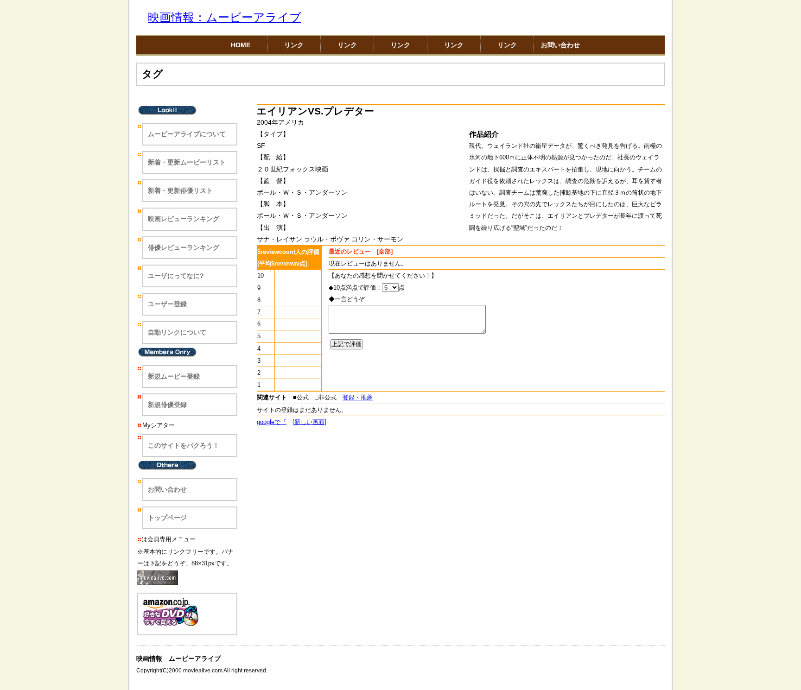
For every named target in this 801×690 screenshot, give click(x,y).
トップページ (167, 517)
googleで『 (271, 421)
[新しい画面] (309, 421)
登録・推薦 (358, 397)
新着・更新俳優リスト (180, 190)
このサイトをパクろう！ (183, 445)
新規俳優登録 (167, 404)
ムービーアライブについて (187, 134)
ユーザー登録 (167, 304)
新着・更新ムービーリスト (187, 162)
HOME (240, 45)
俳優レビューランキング (183, 247)
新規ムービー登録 (174, 376)
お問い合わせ (560, 45)
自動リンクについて (177, 332)
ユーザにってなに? (176, 275)
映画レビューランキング (183, 218)
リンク (294, 45)
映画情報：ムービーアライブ (224, 17)
